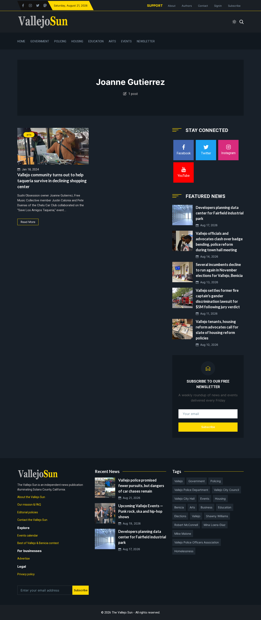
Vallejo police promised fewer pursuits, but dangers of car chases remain (141, 485)
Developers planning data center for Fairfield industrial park (220, 213)
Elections (180, 516)
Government (39, 41)
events (204, 498)
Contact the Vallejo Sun (32, 519)
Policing (60, 41)
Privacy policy (26, 574)
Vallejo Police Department (191, 490)
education (224, 507)
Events (126, 41)
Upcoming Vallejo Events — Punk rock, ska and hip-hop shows (140, 511)
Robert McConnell (186, 525)
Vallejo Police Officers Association (196, 542)
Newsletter (146, 41)
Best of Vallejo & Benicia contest (38, 543)
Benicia (179, 507)
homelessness (183, 551)
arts (29, 134)
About (172, 5)
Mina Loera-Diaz (215, 525)
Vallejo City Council (226, 490)
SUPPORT (155, 5)
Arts (112, 41)
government (196, 481)
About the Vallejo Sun (31, 497)
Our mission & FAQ (29, 504)
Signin (218, 5)
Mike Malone (182, 533)
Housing (77, 41)
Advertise (23, 558)
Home (21, 41)
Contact (203, 5)
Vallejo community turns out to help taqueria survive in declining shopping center (52, 180)
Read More (28, 222)
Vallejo (178, 481)
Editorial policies (27, 512)
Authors (187, 5)
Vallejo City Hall (184, 498)
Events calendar (27, 535)
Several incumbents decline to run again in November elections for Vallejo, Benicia (219, 270)
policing (215, 481)
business (206, 507)
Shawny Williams (217, 516)
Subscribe (234, 5)
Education (96, 41)
